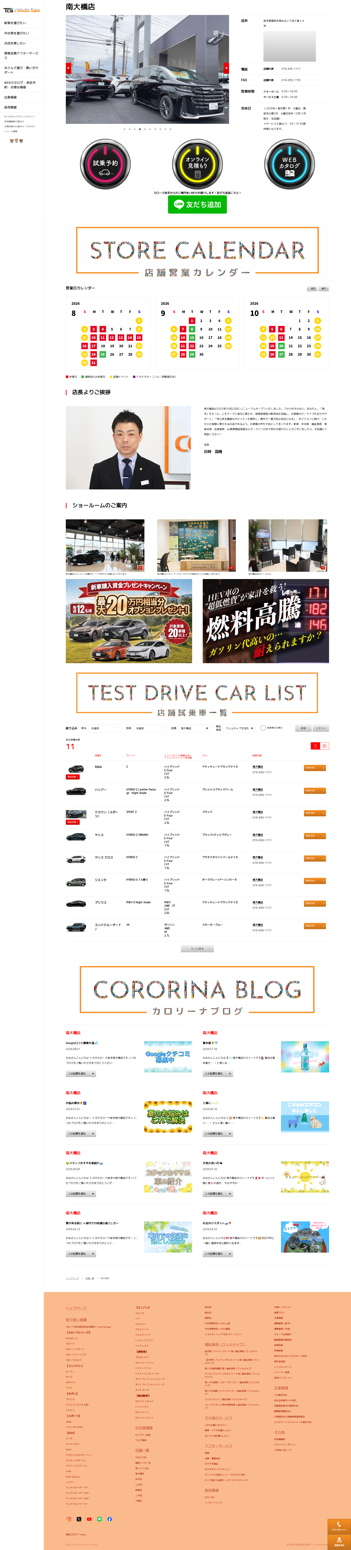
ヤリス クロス (73, 1444)
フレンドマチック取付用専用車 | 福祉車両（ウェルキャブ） (232, 1406)
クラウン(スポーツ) (75, 1460)
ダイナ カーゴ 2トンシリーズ (150, 1384)
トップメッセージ (283, 1367)
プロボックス (141, 1357)
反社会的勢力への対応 (285, 1400)
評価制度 (278, 1350)
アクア (69, 1387)
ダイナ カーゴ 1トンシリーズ (150, 1379)
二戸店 (138, 1495)
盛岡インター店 (143, 1462)
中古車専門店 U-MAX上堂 (217, 1323)
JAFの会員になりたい (216, 1425)
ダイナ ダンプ (142, 1390)
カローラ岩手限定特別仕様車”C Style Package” (89, 1326)
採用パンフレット (283, 1377)
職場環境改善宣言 (283, 1339)
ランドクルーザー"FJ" (76, 1503)
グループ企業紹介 (283, 1334)
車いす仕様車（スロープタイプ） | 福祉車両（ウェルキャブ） (232, 1384)
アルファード (141, 1329)
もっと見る (197, 948)
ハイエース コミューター (147, 1373)
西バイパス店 (141, 1468)
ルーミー (70, 1371)
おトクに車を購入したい (217, 1435)
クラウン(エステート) (77, 1465)
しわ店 (138, 1484)
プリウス (70, 1399)
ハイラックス (141, 1345)
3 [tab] (135, 128)
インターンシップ (213, 1502)
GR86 (68, 1421)
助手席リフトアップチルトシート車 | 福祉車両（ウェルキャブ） (232, 1361)
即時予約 (310, 767)
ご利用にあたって (283, 1450)
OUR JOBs (210, 1497)
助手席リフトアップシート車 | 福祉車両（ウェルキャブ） (231, 1353)
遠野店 (208, 1317)
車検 (207, 1453)
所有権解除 (279, 1439)
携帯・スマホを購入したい (218, 1430)
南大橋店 (258, 766)
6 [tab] (150, 128)
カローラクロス (74, 1360)
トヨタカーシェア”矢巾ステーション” (223, 1334)
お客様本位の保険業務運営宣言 (289, 1416)
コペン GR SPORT (74, 1427)
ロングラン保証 (143, 1434)
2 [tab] (129, 128)
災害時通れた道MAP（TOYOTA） (20, 126)
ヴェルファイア (143, 1334)
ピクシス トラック (144, 1417)
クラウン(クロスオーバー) (79, 1455)
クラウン (70, 1410)
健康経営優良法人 (283, 1411)
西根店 (138, 1490)
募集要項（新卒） (283, 1323)
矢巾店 (138, 1479)
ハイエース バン (143, 1368)
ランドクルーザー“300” (77, 1498)
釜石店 (208, 1312)
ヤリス (69, 1376)
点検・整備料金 (212, 1458)
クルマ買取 (140, 1440)
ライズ (69, 1438)
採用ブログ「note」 (77, 1534)
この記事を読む (77, 1073)
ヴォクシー (140, 1324)
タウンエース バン (144, 1362)
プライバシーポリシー (285, 1444)
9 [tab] (165, 128)
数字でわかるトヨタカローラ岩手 (290, 1356)
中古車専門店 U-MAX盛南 (217, 1328)
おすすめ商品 (211, 1463)
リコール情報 (10, 131)
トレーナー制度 (282, 1372)
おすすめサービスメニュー (218, 1469)
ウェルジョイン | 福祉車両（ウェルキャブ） (226, 1399)
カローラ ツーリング (76, 1354)
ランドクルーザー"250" (77, 1493)
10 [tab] (170, 128)
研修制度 (278, 1345)
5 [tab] (145, 128)
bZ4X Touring (72, 1476)
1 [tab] (124, 128)
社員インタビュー (283, 1307)
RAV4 (69, 1449)
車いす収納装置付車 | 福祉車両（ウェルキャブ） (229, 1368)
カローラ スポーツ (75, 1349)
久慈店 (138, 1500)
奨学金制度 (279, 1361)
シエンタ (139, 1313)
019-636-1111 (291, 68)
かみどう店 (140, 1457)
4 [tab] (140, 128)
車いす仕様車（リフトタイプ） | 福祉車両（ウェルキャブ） (232, 1392)
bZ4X (68, 1471)
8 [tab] (160, 128)
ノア (137, 1318)
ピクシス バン (142, 1412)
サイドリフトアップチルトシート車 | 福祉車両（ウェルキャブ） (232, 1375)
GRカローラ (72, 1338)
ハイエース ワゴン (144, 1340)
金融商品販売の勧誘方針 (286, 1405)
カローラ (70, 1343)
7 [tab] (155, 128)
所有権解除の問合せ (14, 121)
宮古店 (208, 1307)
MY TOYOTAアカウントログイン (19, 117)
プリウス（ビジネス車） (78, 1404)
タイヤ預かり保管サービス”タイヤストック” (226, 1480)
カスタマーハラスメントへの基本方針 (293, 1422)
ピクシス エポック (144, 1401)
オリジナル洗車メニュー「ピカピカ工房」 (225, 1474)
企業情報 (278, 1317)
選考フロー (279, 1312)
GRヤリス (70, 1382)
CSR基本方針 (280, 1394)
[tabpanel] (147, 69)
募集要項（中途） (283, 1328)
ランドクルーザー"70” (77, 1487)
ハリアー (70, 1482)
